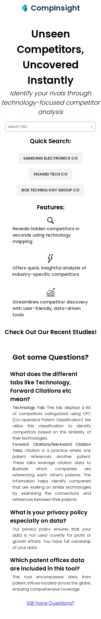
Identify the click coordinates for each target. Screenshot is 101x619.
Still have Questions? (50, 603)
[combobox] (50, 127)
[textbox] (48, 127)
